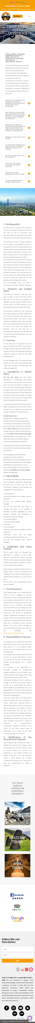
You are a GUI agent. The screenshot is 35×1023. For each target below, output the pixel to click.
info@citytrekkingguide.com (26, 9)
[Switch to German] (17, 2)
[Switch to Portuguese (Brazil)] (21, 2)
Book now (17, 16)
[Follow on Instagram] (13, 1008)
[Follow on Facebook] (6, 1008)
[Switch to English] (10, 2)
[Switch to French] (14, 2)
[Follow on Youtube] (20, 1008)
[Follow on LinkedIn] (27, 1008)
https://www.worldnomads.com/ (14, 633)
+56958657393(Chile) (12, 9)
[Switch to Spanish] (24, 2)
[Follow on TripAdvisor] (14, 1013)
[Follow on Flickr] (21, 1013)
